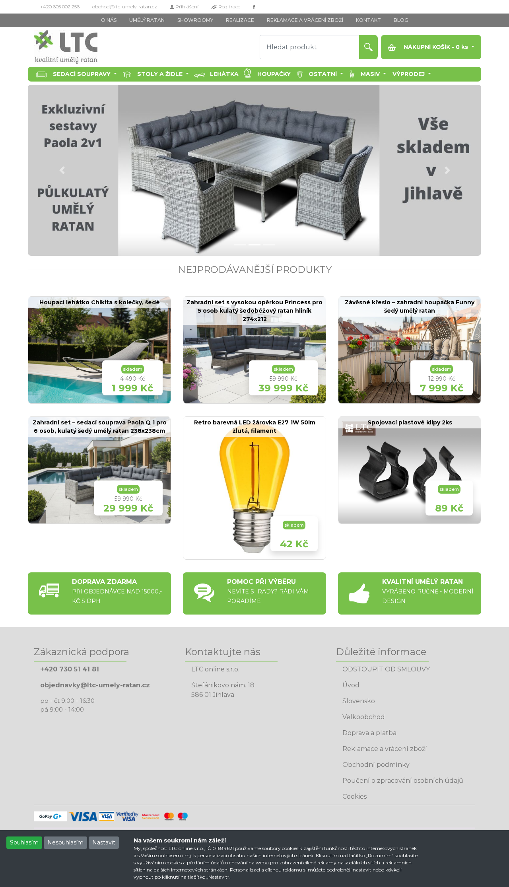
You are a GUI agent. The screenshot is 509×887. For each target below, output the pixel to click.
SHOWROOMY (195, 20)
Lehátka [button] (224, 74)
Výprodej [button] (409, 74)
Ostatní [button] (323, 74)
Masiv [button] (371, 74)
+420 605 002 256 (60, 7)
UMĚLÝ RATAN (147, 20)
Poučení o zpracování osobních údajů (402, 780)
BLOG (401, 20)
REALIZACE (240, 20)
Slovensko (358, 701)
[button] (62, 170)
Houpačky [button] (274, 74)
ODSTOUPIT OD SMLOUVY (386, 669)
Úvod (350, 685)
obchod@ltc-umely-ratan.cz (124, 7)
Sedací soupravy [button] (82, 74)
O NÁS (109, 20)
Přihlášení (186, 7)
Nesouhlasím (65, 842)
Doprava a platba (369, 733)
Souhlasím (24, 842)
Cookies (354, 796)
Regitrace (228, 7)
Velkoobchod (363, 717)
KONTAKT (368, 20)
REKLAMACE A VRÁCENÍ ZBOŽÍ (305, 20)
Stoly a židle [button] (160, 74)
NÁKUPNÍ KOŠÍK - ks (436, 47)
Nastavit (103, 842)
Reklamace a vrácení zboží (384, 749)
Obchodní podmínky (376, 764)
